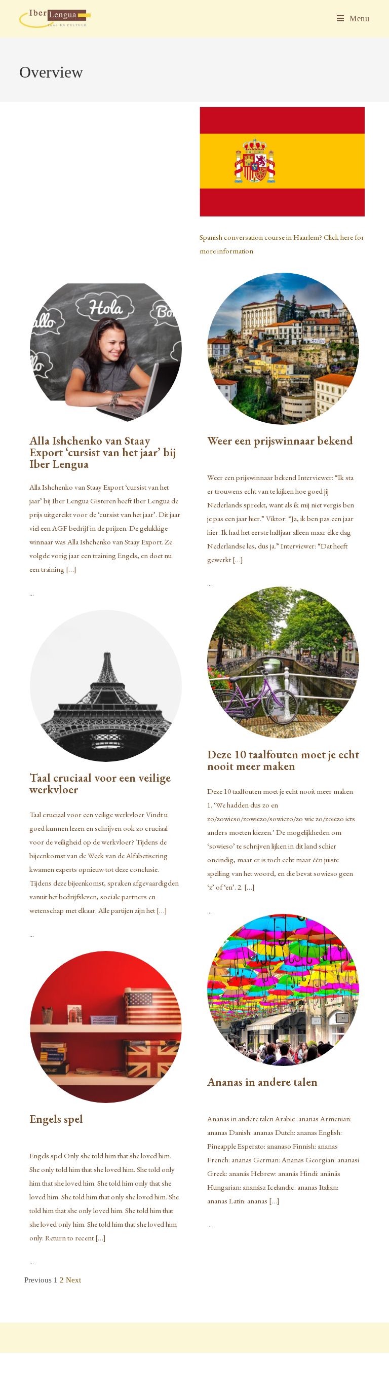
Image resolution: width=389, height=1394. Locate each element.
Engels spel (56, 1118)
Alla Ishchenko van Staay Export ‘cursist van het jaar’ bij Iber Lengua (102, 452)
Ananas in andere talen (262, 1081)
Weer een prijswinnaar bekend (280, 440)
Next (73, 1280)
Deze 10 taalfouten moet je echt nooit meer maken (283, 760)
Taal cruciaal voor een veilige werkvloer (100, 783)
